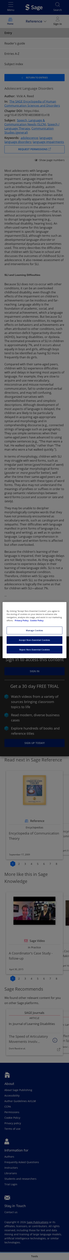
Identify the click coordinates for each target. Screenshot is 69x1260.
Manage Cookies (34, 630)
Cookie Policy (36, 620)
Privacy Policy (22, 620)
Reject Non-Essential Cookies (34, 649)
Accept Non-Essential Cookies (34, 640)
